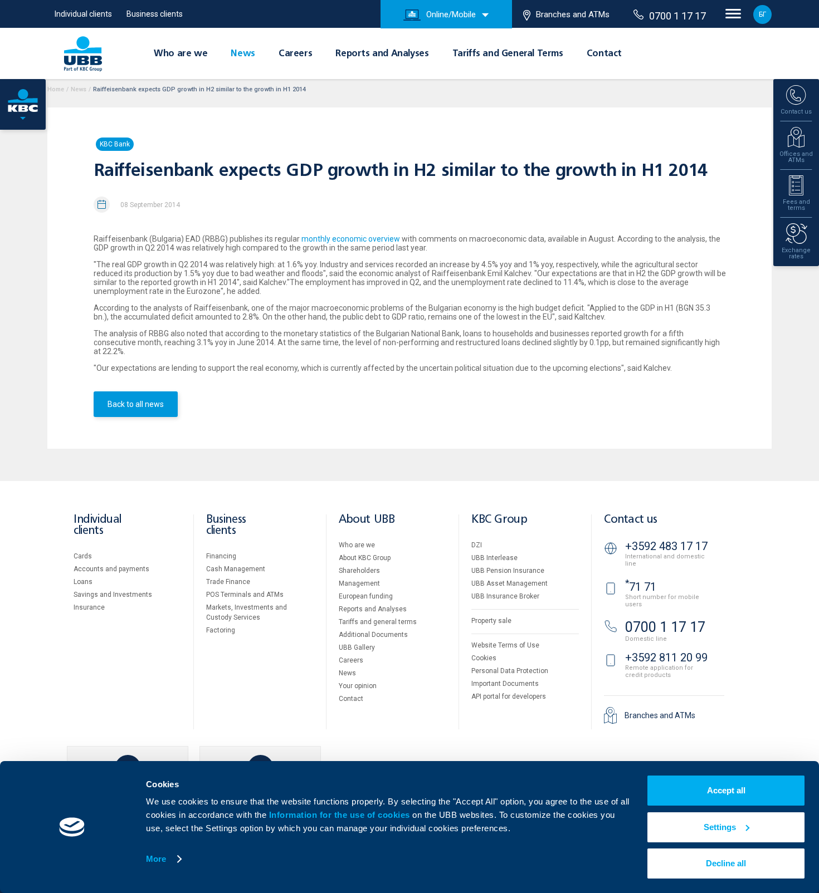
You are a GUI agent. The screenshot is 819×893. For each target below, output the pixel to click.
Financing (221, 556)
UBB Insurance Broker (505, 596)
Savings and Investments (113, 594)
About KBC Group (365, 558)
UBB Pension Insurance (507, 571)
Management (359, 583)
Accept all (726, 790)
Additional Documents (373, 635)
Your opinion (358, 686)
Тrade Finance (228, 582)
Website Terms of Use (505, 645)
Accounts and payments (111, 569)
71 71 (640, 586)
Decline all (726, 863)
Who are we (180, 54)
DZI (476, 545)
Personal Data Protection (509, 671)
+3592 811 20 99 (666, 657)
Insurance (89, 607)
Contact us (630, 519)
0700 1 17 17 (677, 16)
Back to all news (136, 404)
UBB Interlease (494, 558)
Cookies (483, 658)
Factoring (220, 630)
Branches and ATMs (573, 14)
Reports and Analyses (381, 54)
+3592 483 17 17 (666, 546)
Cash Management (235, 569)
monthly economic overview (350, 238)
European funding (366, 596)
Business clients (154, 13)
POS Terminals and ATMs (245, 594)
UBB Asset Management (509, 583)
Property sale (491, 621)
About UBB (366, 519)
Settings (720, 827)
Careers (295, 54)
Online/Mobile (451, 14)
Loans (83, 582)
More (156, 858)
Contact (604, 54)
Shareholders (359, 571)
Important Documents (505, 684)
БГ (762, 14)
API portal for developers (508, 696)
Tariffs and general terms (378, 622)
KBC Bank (115, 144)
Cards (83, 556)
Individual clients (83, 13)
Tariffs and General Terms (507, 54)
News (243, 54)
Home (55, 89)
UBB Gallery (357, 647)
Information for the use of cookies (341, 815)
